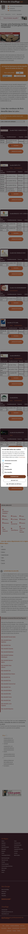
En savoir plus (22, 457)
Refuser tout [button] (14, 480)
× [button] (24, 448)
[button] (14, 484)
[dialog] (14, 467)
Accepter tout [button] (15, 476)
